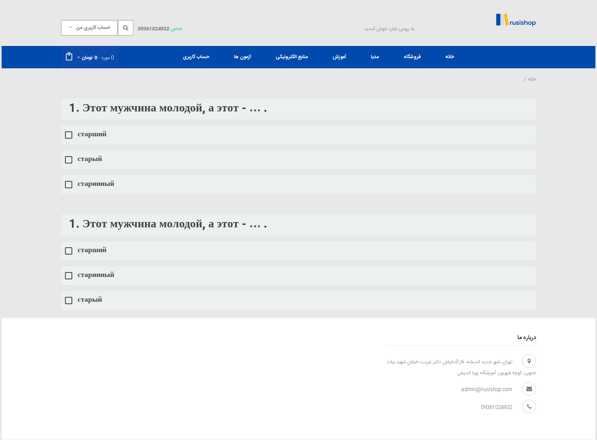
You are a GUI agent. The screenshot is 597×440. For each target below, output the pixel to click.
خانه (532, 79)
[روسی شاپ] (515, 20)
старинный (96, 184)
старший (92, 135)
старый (90, 159)
